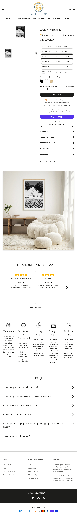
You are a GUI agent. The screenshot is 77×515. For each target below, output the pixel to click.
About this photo (47, 137)
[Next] (36, 53)
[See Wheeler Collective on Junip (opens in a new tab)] (40, 307)
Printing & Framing (47, 143)
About (5, 468)
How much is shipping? (17, 436)
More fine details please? (18, 414)
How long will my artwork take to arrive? (27, 396)
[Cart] (74, 9)
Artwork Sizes (46, 148)
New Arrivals (23, 19)
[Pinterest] (44, 498)
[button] (4, 287)
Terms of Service (33, 478)
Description (45, 131)
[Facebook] (33, 498)
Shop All (10, 19)
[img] (23, 282)
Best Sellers (39, 19)
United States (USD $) (36, 493)
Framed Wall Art (8, 475)
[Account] (65, 9)
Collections (54, 19)
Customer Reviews (9, 471)
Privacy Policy (33, 475)
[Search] (70, 9)
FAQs (29, 465)
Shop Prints (7, 465)
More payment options (57, 121)
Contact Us (32, 468)
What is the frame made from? (21, 405)
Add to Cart (57, 95)
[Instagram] (38, 498)
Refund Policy (33, 471)
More (66, 19)
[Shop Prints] (3, 9)
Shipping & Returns (47, 154)
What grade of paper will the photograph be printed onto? (34, 425)
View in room (58, 124)
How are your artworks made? (20, 387)
